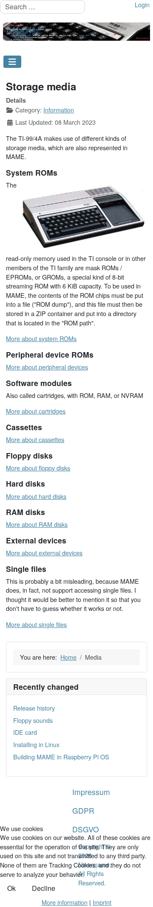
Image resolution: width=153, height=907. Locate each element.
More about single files (36, 624)
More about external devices (44, 552)
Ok (11, 888)
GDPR (83, 810)
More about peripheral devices (47, 366)
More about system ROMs (41, 338)
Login (142, 4)
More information (65, 902)
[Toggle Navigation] (12, 61)
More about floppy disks (38, 467)
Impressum (91, 792)
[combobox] (42, 7)
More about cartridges (35, 410)
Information (58, 109)
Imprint (102, 902)
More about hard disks (36, 496)
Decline (43, 888)
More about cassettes (35, 439)
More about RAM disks (37, 524)
